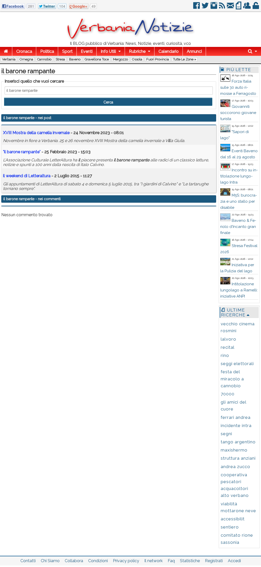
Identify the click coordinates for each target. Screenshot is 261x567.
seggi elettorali (237, 363)
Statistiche (190, 560)
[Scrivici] (231, 7)
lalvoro (228, 339)
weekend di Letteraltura (26, 175)
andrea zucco (235, 466)
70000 (227, 393)
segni (226, 433)
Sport (67, 51)
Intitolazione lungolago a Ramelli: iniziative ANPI (239, 290)
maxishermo (234, 450)
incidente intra (236, 425)
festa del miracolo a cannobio (232, 378)
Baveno (75, 59)
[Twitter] (206, 7)
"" (22, 151)
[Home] (6, 51)
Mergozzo (120, 59)
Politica (47, 51)
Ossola (137, 59)
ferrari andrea (236, 417)
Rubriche (137, 51)
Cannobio (44, 59)
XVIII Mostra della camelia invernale (36, 132)
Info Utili (108, 51)
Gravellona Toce (97, 59)
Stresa (60, 59)
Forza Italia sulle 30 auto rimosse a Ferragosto (238, 87)
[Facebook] (197, 7)
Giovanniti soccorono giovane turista (238, 112)
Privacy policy (126, 560)
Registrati (214, 560)
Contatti (28, 560)
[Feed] (222, 7)
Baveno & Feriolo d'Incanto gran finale (238, 226)
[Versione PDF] (239, 7)
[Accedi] (256, 7)
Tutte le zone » (184, 59)
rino (225, 355)
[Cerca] (252, 51)
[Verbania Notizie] (130, 39)
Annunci (194, 51)
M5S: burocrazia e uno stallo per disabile (238, 201)
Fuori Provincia (157, 59)
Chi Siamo (50, 560)
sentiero (230, 527)
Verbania (9, 59)
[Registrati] (247, 7)
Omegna (26, 59)
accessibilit (233, 518)
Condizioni (98, 560)
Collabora (74, 560)
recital (227, 347)
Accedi (234, 560)
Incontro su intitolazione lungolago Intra (239, 176)
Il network (153, 560)
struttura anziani (238, 458)
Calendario (169, 51)
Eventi (87, 51)
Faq (171, 560)
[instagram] (214, 7)
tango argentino (238, 441)
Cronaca (24, 51)
